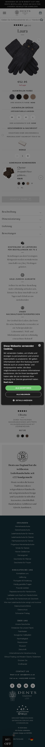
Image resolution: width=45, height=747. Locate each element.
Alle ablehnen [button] (23, 394)
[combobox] (39, 345)
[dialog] (22, 373)
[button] (22, 400)
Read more (8, 382)
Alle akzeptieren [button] (23, 388)
